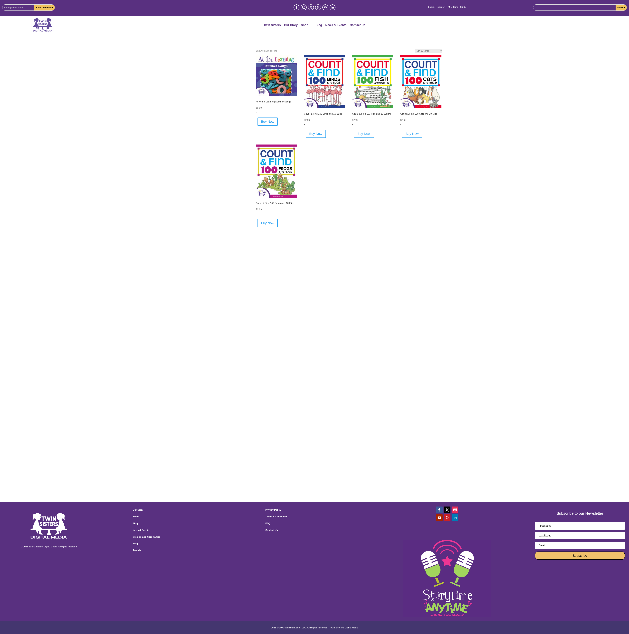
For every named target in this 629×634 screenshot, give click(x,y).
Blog (318, 25)
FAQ (267, 523)
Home (136, 516)
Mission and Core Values (146, 536)
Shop (304, 25)
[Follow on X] (311, 7)
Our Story (291, 25)
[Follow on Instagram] (304, 7)
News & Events (335, 25)
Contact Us (357, 25)
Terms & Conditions (276, 516)
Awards (137, 550)
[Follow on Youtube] (325, 7)
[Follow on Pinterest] (318, 7)
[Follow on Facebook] (296, 7)
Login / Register (436, 7)
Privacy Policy (273, 509)
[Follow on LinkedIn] (332, 7)
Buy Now (267, 121)
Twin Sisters (272, 25)
